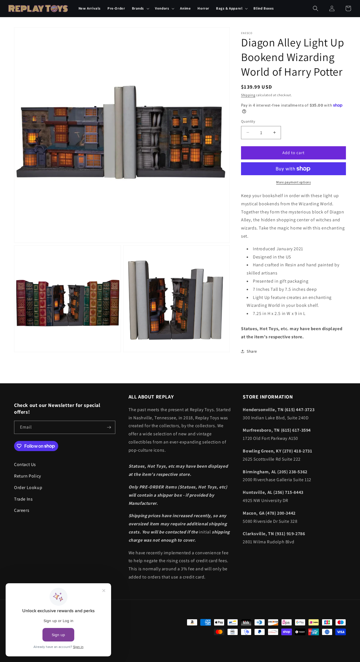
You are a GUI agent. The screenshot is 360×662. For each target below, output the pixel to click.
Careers (21, 510)
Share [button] (252, 351)
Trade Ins (23, 499)
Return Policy (27, 476)
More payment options (293, 182)
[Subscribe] (109, 427)
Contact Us (25, 464)
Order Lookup (28, 487)
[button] (140, 8)
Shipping (248, 95)
